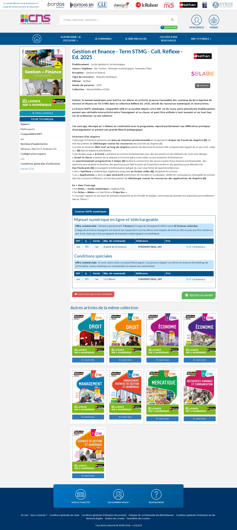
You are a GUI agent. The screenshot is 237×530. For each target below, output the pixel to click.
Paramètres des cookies (138, 518)
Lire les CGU (27, 168)
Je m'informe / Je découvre (71, 39)
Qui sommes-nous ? (118, 502)
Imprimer (204, 85)
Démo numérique (44, 113)
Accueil (24, 515)
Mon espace (196, 27)
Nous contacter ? (39, 515)
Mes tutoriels (200, 38)
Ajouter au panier (201, 295)
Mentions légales (94, 518)
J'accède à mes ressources (168, 39)
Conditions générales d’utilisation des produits (104, 515)
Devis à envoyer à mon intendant (95, 294)
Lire (22, 158)
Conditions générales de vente (64, 515)
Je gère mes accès (136, 38)
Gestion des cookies (115, 518)
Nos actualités (80, 502)
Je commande (103, 38)
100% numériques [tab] (90, 212)
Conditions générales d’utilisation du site (195, 515)
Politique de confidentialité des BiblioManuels (151, 515)
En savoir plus (88, 360)
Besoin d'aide (170, 27)
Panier (214, 27)
